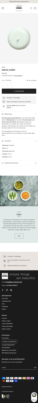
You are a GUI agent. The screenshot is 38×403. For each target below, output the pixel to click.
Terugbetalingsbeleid (8, 345)
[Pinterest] (11, 290)
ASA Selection (9, 391)
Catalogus (5, 306)
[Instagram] (7, 290)
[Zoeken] (31, 8)
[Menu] (3, 8)
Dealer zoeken (6, 321)
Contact (4, 318)
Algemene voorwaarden (9, 350)
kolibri (3, 67)
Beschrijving (8, 114)
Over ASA (5, 298)
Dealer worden (6, 329)
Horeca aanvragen (7, 326)
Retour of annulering (9, 341)
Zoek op (9, 107)
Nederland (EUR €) (6, 386)
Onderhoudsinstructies (11, 163)
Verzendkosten (18, 75)
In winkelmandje (19, 91)
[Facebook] (3, 290)
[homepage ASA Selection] (19, 8)
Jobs (3, 304)
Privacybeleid (6, 347)
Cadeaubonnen (6, 301)
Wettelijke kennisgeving (9, 353)
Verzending (5, 338)
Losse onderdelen (7, 323)
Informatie (7, 141)
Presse (4, 309)
